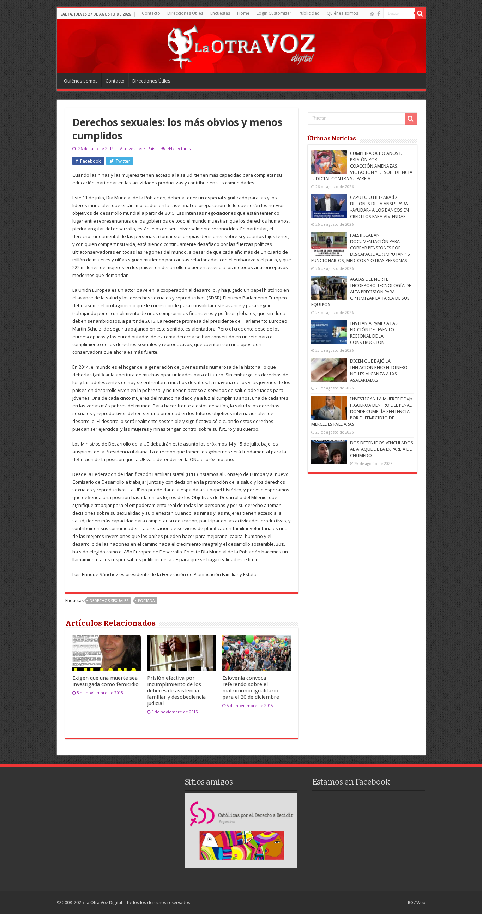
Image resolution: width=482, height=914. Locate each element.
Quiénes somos (342, 13)
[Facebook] (378, 14)
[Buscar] (420, 13)
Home (243, 13)
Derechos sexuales (109, 601)
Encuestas (220, 13)
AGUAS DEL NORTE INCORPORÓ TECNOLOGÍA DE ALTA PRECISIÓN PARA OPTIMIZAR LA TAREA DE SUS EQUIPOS (361, 292)
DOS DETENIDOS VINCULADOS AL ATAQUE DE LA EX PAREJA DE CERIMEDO (381, 449)
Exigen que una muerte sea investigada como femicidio (105, 681)
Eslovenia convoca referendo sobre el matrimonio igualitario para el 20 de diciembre (250, 687)
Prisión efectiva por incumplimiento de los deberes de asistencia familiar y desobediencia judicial (176, 691)
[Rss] (372, 14)
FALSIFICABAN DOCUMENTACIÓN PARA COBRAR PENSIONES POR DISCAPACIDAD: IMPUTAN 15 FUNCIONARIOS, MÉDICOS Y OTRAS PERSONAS (360, 247)
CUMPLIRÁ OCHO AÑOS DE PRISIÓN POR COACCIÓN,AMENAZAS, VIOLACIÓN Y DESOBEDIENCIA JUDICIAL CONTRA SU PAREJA (361, 166)
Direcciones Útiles (185, 13)
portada (146, 601)
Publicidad (309, 13)
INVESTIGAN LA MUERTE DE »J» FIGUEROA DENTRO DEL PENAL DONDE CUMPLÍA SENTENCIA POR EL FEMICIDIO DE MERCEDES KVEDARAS (361, 411)
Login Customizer (274, 13)
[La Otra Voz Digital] (241, 45)
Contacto (151, 13)
